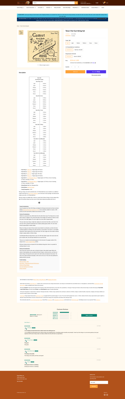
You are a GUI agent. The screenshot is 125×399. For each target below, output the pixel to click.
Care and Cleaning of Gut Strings (26, 266)
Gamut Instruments (30, 7)
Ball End (29, 187)
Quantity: (67, 66)
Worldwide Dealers (85, 7)
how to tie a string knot (33, 193)
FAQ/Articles (75, 7)
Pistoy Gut (29, 175)
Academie (67, 33)
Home (103, 7)
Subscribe (94, 386)
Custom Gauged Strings (30, 241)
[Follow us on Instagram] (107, 395)
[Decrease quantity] (71, 67)
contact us (98, 299)
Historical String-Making (24, 265)
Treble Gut (29, 169)
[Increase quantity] (78, 67)
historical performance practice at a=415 (31, 209)
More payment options (96, 75)
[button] (55, 312)
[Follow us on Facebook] (105, 395)
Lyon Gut (29, 173)
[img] (27, 326)
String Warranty (42, 279)
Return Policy (36, 279)
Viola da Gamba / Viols (24, 261)
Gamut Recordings (66, 7)
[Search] (76, 2)
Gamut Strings (20, 7)
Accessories (40, 7)
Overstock (48, 7)
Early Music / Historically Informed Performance (29, 263)
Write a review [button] (89, 315)
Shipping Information (52, 279)
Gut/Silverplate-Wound (32, 177)
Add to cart (75, 71)
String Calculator (57, 7)
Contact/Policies (94, 7)
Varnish (32, 187)
